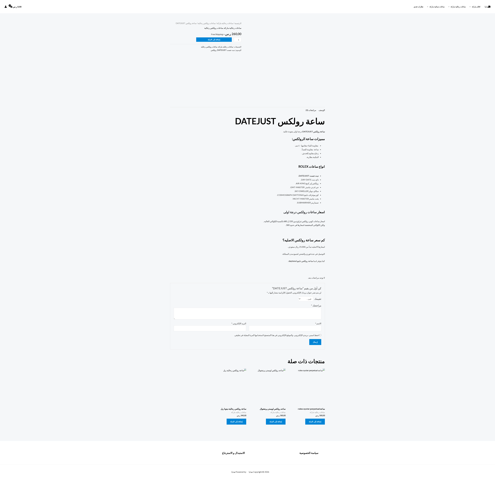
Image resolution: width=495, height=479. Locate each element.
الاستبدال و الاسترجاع (233, 452)
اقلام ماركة (476, 7)
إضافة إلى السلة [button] (315, 421)
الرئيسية (238, 23)
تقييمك (317, 298)
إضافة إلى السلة (214, 39)
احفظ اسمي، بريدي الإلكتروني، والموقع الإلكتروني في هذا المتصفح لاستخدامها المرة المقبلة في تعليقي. (276, 335)
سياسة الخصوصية (308, 452)
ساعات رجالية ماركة (458, 7)
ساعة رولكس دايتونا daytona (301, 261)
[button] (470, 7)
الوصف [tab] (322, 110)
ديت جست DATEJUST (226, 50)
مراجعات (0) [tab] (311, 110)
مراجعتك (316, 305)
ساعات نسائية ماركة (437, 7)
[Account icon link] (6, 7)
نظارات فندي (418, 7)
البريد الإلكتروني (238, 323)
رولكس (213, 50)
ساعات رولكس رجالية (207, 23)
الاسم (318, 323)
